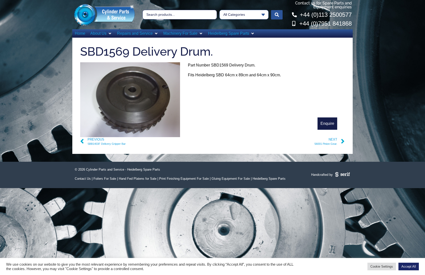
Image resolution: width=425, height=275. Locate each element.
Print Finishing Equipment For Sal (183, 178)
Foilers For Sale (104, 178)
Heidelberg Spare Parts (269, 178)
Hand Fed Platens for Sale (137, 178)
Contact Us (83, 178)
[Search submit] (277, 14)
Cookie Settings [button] (381, 266)
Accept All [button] (408, 266)
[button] (101, 33)
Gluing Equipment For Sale (231, 178)
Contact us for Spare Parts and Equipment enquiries (323, 5)
